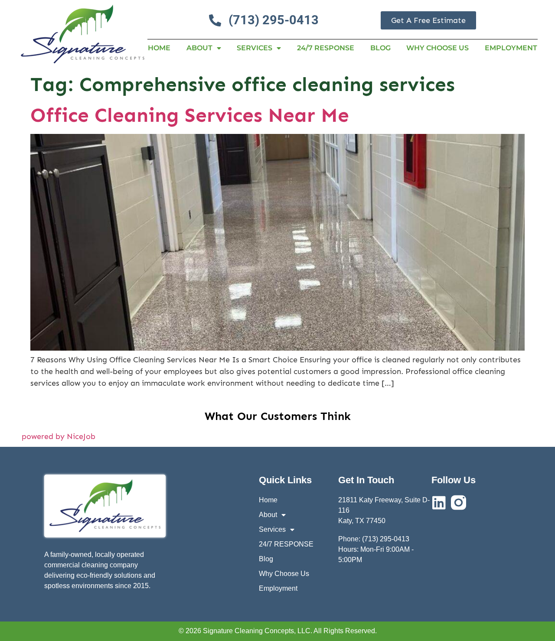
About (199, 48)
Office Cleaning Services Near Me (189, 115)
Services (254, 48)
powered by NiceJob (58, 436)
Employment (511, 48)
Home (159, 48)
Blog (380, 48)
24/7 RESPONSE (325, 48)
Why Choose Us (437, 48)
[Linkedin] (439, 502)
